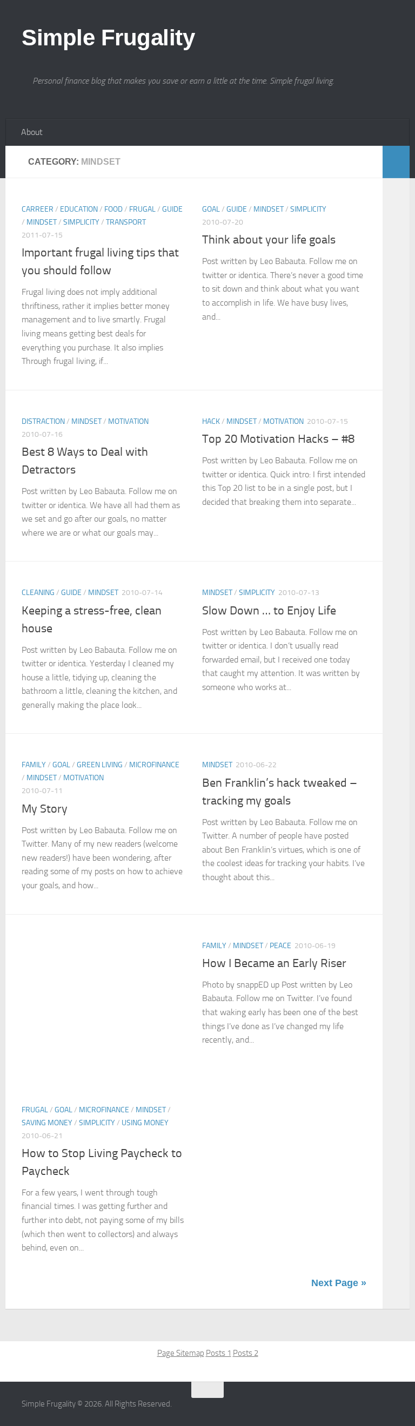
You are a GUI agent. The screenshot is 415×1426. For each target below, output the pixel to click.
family (34, 764)
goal (211, 209)
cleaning (38, 592)
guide (172, 209)
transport (126, 222)
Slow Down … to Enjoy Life (269, 611)
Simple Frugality (108, 37)
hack (211, 421)
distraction (43, 421)
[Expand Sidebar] (396, 162)
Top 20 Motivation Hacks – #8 (278, 439)
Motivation (128, 421)
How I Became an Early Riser (274, 963)
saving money (47, 1122)
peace (280, 945)
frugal (142, 209)
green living (100, 764)
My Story (45, 809)
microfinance (154, 764)
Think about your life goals (269, 240)
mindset (41, 222)
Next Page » (338, 1283)
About (32, 132)
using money (145, 1122)
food (113, 209)
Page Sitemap (180, 1353)
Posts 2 (245, 1353)
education (79, 209)
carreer (37, 209)
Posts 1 (218, 1353)
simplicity (81, 222)
